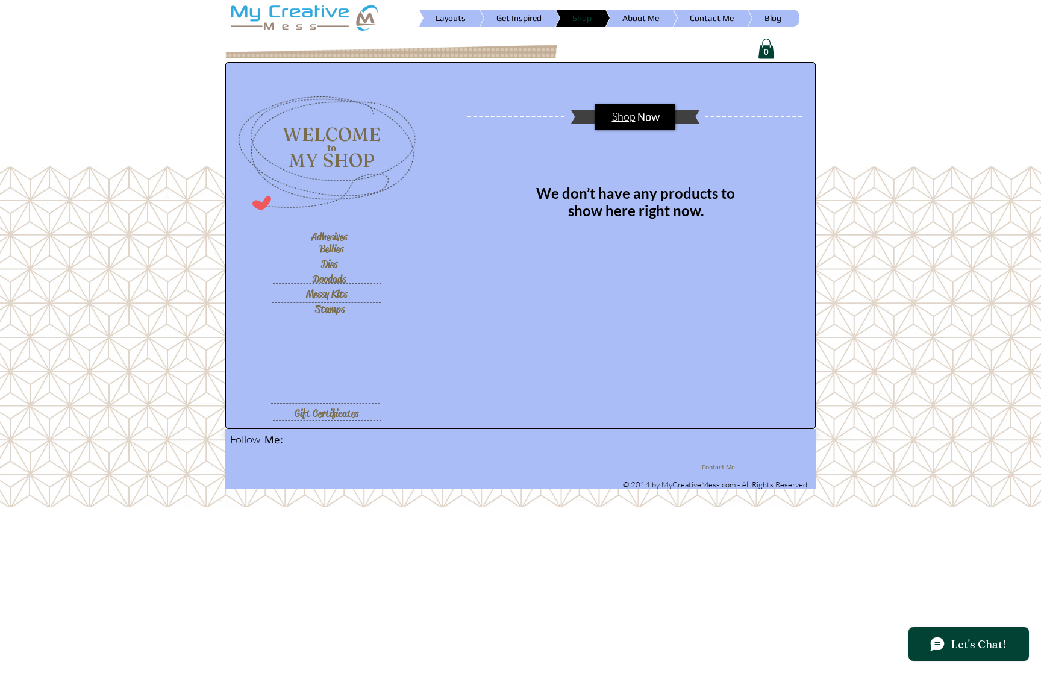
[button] (766, 48)
